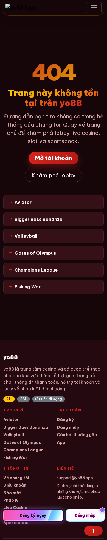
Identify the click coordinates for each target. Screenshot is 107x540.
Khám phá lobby (53, 175)
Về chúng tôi (16, 477)
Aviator (11, 419)
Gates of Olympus (22, 442)
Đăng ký (65, 419)
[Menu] (94, 7)
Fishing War (15, 457)
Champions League (23, 449)
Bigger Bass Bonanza (25, 427)
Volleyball (13, 434)
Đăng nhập (68, 427)
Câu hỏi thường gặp (77, 434)
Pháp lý (10, 500)
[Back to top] (93, 531)
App (61, 442)
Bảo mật (12, 492)
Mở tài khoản (53, 158)
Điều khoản (14, 485)
